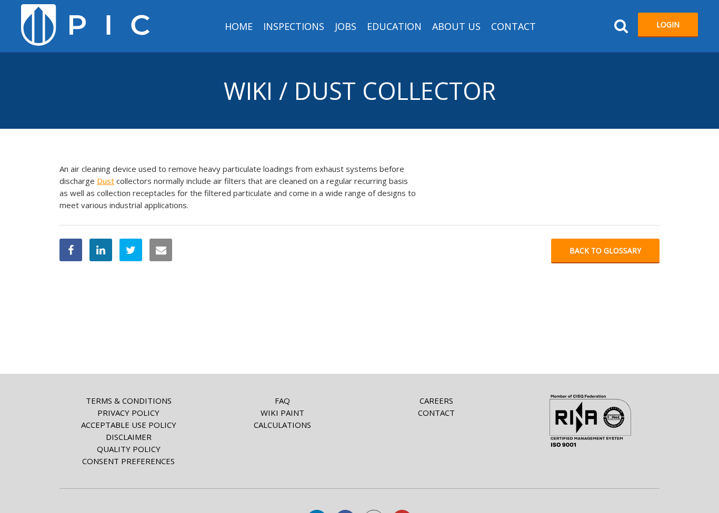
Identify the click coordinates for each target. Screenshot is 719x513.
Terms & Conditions (129, 400)
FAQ (282, 400)
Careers (436, 400)
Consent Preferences (128, 461)
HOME (239, 26)
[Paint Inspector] (85, 25)
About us (456, 26)
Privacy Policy (128, 412)
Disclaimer (129, 437)
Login (668, 24)
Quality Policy (129, 449)
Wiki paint (282, 412)
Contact (513, 26)
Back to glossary (605, 250)
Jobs (345, 26)
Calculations (282, 424)
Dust (105, 181)
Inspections (293, 26)
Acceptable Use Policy (128, 424)
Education (394, 26)
